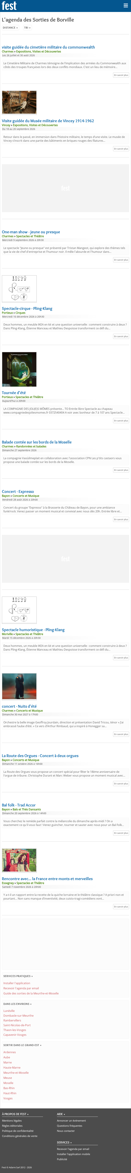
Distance (10, 27)
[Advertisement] (65, 188)
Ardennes (9, 1052)
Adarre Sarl (14, 1167)
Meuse (7, 1078)
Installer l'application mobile (73, 1154)
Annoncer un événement (71, 1120)
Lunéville (9, 1011)
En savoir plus (121, 75)
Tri (27, 27)
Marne (7, 1062)
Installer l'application (16, 983)
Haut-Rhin (9, 1093)
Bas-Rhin (9, 1088)
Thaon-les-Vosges (14, 1030)
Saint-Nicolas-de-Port (17, 1025)
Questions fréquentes (69, 1125)
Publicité (62, 1159)
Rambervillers (12, 1020)
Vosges (8, 1098)
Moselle (8, 1083)
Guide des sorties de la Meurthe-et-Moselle (31, 993)
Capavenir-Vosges (14, 1035)
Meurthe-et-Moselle (16, 1073)
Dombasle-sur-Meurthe (18, 1015)
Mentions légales (12, 1120)
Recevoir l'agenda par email (21, 988)
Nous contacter (66, 1130)
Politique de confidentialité (17, 1130)
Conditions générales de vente (19, 1136)
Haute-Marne (11, 1067)
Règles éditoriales (12, 1125)
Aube (6, 1057)
